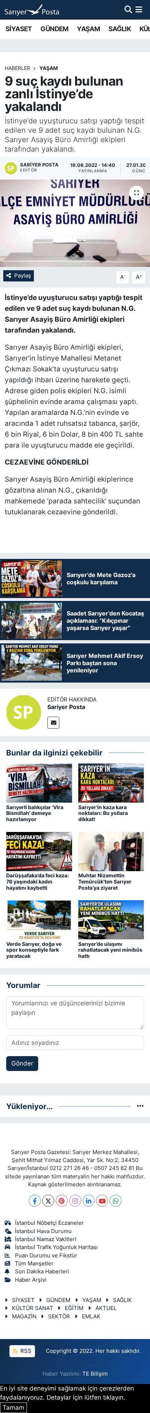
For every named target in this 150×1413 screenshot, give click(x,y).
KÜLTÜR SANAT (32, 1308)
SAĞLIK (119, 29)
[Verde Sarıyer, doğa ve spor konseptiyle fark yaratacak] (39, 919)
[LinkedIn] (89, 1201)
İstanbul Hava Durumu (43, 1231)
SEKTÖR (59, 1316)
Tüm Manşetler (34, 1263)
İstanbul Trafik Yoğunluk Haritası (56, 1247)
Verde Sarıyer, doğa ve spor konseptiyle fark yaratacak (34, 950)
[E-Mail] (53, 723)
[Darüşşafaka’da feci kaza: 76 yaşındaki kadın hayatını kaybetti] (39, 850)
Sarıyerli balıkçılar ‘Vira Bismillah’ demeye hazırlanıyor (34, 813)
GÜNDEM (54, 29)
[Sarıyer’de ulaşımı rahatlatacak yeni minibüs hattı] (111, 919)
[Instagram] (75, 1201)
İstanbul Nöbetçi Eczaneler (49, 1223)
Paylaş (22, 275)
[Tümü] (140, 1106)
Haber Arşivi (31, 1280)
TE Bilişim (95, 1374)
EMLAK (91, 1316)
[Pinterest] (62, 1201)
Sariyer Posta (66, 706)
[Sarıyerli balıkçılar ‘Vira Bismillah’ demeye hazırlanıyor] (39, 782)
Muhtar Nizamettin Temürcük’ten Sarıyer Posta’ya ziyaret (104, 881)
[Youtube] (102, 1201)
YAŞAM (88, 29)
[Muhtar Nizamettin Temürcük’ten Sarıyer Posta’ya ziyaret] (111, 850)
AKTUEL (106, 1308)
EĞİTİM (74, 1308)
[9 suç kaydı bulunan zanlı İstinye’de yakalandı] (75, 223)
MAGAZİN (24, 1316)
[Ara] (128, 9)
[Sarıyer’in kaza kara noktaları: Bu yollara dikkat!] (111, 782)
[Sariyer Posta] (23, 711)
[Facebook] (35, 1201)
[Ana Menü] (138, 9)
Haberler (17, 68)
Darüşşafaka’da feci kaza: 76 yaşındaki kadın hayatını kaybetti (37, 881)
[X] (48, 1201)
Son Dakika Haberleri (42, 1271)
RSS (25, 1351)
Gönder (22, 1063)
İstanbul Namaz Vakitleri (45, 1239)
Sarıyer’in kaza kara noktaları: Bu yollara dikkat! (103, 813)
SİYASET (18, 29)
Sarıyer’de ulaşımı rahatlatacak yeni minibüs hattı (110, 950)
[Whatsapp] (116, 1201)
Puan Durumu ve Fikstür (46, 1255)
